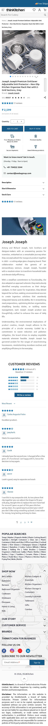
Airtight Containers (19, 539)
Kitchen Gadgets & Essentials (33, 578)
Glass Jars (34, 539)
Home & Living (8, 606)
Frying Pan (6, 559)
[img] (7, 410)
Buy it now (35, 128)
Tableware (29, 600)
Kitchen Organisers (33, 584)
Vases (21, 557)
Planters (28, 557)
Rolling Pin (15, 549)
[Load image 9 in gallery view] (30, 76)
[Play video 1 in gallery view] (37, 76)
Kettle (19, 559)
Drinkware (6, 598)
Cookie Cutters (25, 547)
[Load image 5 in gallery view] (20, 76)
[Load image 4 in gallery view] (17, 76)
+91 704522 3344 (14, 167)
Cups (12, 554)
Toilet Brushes (29, 549)
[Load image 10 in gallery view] (32, 76)
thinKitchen (28, 674)
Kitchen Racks (39, 557)
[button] (3, 10)
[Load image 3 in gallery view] (15, 76)
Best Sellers (7, 576)
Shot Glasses (14, 544)
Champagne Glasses (30, 544)
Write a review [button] (24, 395)
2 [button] (20, 522)
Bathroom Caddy (19, 552)
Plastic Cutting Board (36, 537)
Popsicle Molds (21, 537)
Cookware (6, 593)
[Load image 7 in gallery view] (25, 76)
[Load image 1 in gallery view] (10, 76)
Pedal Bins (13, 557)
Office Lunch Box (31, 542)
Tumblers (20, 554)
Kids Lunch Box (18, 542)
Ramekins (13, 547)
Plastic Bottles (33, 552)
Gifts (27, 605)
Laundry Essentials (33, 596)
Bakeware (6, 580)
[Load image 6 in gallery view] (22, 76)
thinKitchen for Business (19, 638)
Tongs (4, 537)
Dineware (6, 602)
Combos (28, 609)
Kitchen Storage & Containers (33, 590)
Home (4, 20)
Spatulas (5, 539)
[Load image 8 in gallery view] (27, 76)
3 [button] (24, 522)
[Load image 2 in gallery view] (13, 76)
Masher (11, 537)
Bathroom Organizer (11, 589)
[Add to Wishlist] (45, 84)
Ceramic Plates (32, 554)
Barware (5, 585)
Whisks (36, 547)
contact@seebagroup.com (19, 173)
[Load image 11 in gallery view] (35, 76)
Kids (4, 610)
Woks (13, 559)
